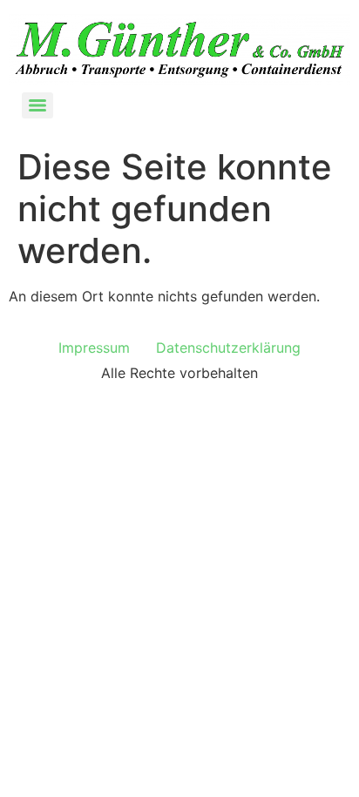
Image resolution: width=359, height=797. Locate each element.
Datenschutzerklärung (228, 347)
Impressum (94, 347)
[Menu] (37, 105)
